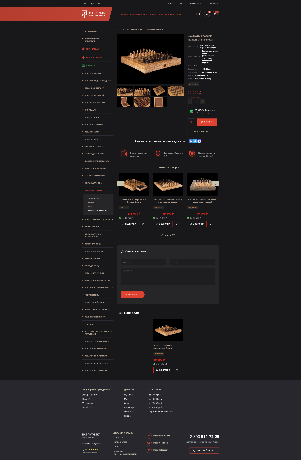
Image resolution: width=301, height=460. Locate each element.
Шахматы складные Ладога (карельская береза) (168, 200)
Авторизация (214, 3)
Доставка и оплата (138, 14)
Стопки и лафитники (95, 176)
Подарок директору (94, 88)
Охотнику (129, 411)
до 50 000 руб (155, 407)
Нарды (90, 206)
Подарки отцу (91, 139)
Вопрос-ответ (120, 442)
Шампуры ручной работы (97, 161)
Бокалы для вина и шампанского (94, 235)
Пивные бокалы (92, 258)
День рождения (89, 394)
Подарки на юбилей (94, 95)
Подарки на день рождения (98, 81)
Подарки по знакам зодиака (99, 288)
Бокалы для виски (93, 183)
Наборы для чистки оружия (98, 280)
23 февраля (87, 403)
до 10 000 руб (155, 399)
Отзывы (153, 14)
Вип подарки (91, 110)
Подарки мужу (92, 132)
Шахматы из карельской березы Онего (134, 200)
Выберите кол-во (194, 98)
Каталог (124, 14)
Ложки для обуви (93, 244)
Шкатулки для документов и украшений (98, 332)
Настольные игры (93, 190)
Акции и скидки (94, 57)
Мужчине (128, 394)
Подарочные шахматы (97, 210)
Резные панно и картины (97, 309)
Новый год (87, 407)
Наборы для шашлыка (95, 168)
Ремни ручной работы (95, 317)
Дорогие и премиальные (161, 411)
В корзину (208, 122)
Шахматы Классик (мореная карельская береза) (202, 200)
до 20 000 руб (155, 403)
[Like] (143, 224)
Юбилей (86, 399)
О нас (178, 14)
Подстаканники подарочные (99, 219)
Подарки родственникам (97, 341)
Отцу (126, 403)
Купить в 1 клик (201, 131)
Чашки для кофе (92, 227)
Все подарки (91, 31)
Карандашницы (92, 266)
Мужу (127, 399)
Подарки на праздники (96, 348)
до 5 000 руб (155, 394)
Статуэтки (89, 324)
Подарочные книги (94, 251)
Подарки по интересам (96, 356)
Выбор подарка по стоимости (93, 39)
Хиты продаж (92, 49)
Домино (91, 202)
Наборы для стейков (94, 273)
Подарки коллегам (94, 124)
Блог (161, 14)
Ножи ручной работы (95, 302)
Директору (129, 407)
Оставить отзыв (131, 295)
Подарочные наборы (95, 103)
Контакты (169, 14)
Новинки (90, 66)
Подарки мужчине (94, 73)
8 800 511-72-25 (175, 3)
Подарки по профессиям (97, 363)
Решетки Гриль (92, 295)
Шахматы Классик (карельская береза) (163, 346)
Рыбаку (127, 415)
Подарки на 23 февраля (96, 370)
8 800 (204, 436)
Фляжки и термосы (94, 146)
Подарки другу (92, 117)
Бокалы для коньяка (94, 154)
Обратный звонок (195, 3)
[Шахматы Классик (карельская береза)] (150, 59)
